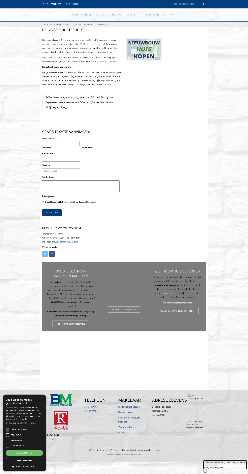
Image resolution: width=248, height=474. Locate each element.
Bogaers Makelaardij (47, 14)
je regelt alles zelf (169, 293)
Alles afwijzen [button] (24, 460)
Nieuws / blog (125, 412)
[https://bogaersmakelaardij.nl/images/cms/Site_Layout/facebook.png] (52, 254)
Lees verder (22, 419)
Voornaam (46, 147)
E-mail (59, 4)
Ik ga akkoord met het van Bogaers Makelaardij (70, 202)
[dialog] (24, 433)
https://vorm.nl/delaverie (106, 61)
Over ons (122, 433)
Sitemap (138, 454)
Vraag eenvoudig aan (213, 467)
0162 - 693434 (72, 4)
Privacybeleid (69, 202)
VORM (83, 44)
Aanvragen (52, 213)
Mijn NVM (48, 4)
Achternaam (87, 147)
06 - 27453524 (90, 411)
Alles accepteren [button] (24, 453)
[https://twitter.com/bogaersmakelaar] (45, 254)
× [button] (43, 398)
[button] (24, 423)
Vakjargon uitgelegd (127, 427)
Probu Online (123, 454)
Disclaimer (132, 454)
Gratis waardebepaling (129, 407)
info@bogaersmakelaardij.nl (65, 242)
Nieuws (51, 439)
